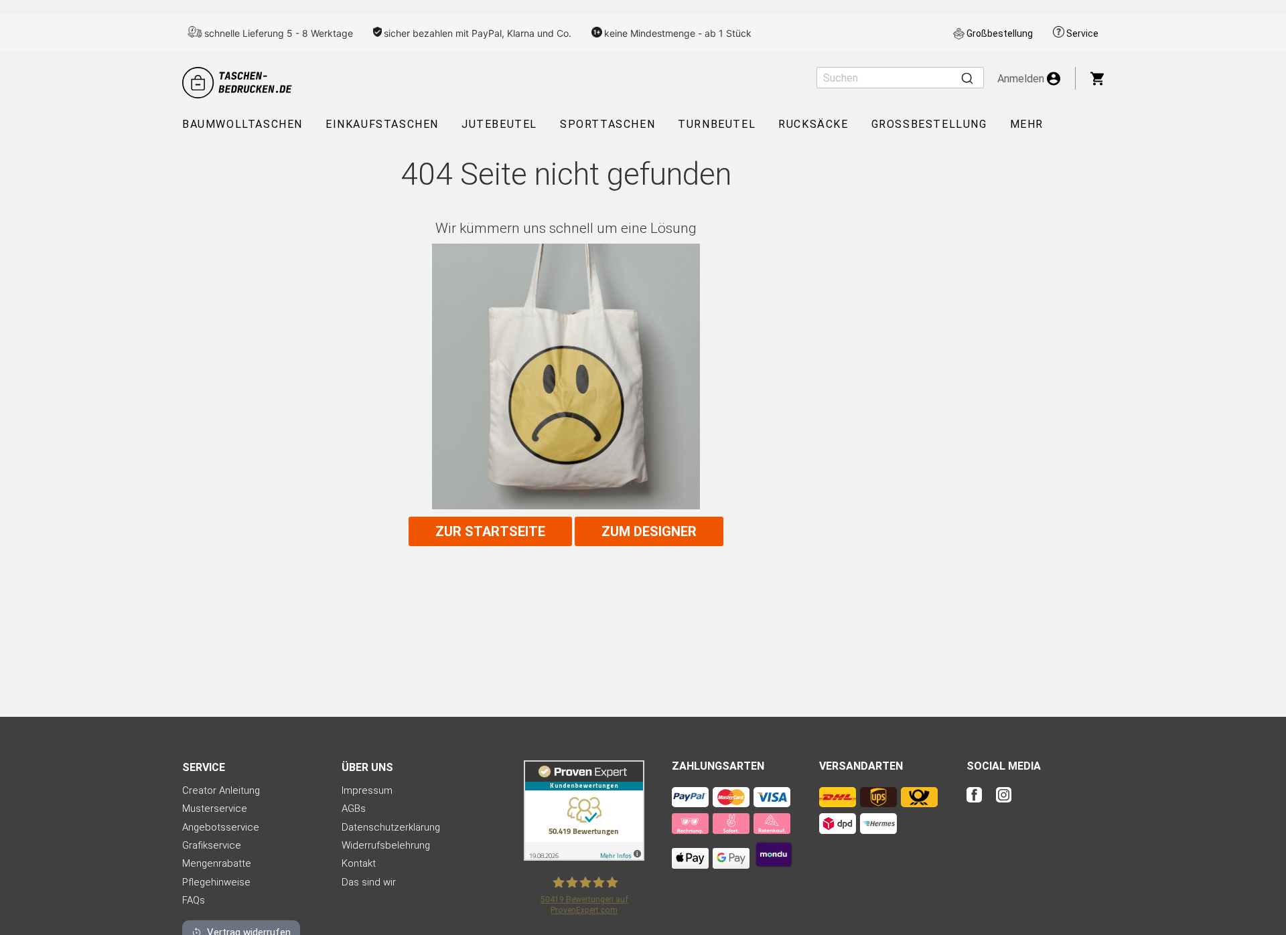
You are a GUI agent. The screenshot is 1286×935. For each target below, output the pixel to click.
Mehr (1027, 124)
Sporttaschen (607, 124)
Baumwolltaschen (242, 124)
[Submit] (967, 77)
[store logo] (239, 82)
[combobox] (900, 77)
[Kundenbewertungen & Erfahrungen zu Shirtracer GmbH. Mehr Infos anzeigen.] (584, 857)
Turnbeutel (717, 124)
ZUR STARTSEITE (490, 531)
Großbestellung (1000, 33)
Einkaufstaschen (382, 124)
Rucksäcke (813, 124)
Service (1082, 33)
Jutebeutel (499, 124)
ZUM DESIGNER (649, 531)
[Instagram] (1003, 803)
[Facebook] (980, 803)
